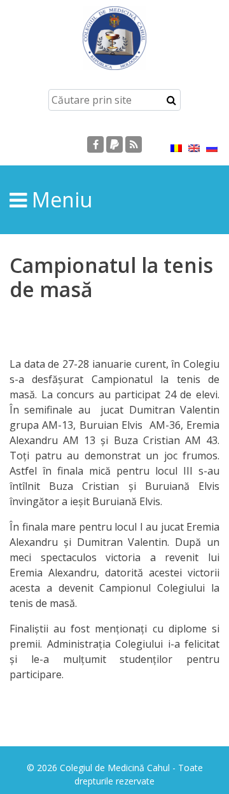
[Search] (171, 100)
